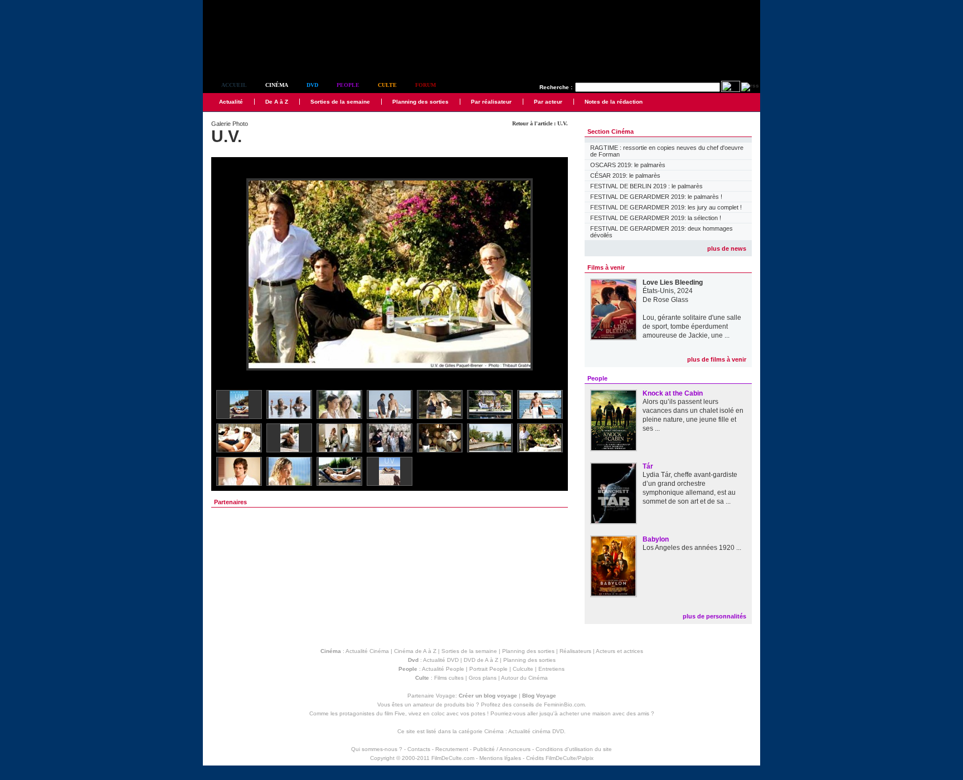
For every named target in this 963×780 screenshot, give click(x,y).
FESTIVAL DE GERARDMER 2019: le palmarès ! (656, 196)
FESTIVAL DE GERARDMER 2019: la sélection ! (655, 217)
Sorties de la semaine (340, 102)
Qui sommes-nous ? (376, 749)
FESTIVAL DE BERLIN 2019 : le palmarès (646, 186)
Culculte (523, 669)
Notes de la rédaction (614, 102)
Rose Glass (670, 300)
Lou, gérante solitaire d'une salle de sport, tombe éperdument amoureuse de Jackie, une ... (692, 326)
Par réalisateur (491, 102)
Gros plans (483, 678)
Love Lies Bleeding (673, 282)
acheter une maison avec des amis (604, 713)
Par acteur (548, 102)
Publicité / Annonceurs (502, 749)
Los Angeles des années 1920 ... (692, 548)
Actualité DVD (441, 660)
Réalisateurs (575, 651)
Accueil (234, 85)
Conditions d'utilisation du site (574, 749)
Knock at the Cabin (673, 393)
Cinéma (276, 85)
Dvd (312, 85)
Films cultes (449, 678)
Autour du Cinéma (524, 678)
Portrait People (488, 669)
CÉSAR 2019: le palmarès (625, 175)
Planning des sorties (420, 102)
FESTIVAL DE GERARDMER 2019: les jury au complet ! (666, 207)
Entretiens (551, 669)
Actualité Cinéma (367, 651)
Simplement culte (264, 55)
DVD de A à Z (481, 660)
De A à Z (276, 102)
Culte (387, 85)
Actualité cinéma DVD (536, 731)
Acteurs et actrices (619, 651)
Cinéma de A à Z (415, 651)
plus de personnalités (714, 616)
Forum (425, 85)
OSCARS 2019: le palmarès (627, 165)
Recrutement (451, 749)
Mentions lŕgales (500, 758)
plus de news (726, 248)
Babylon (656, 539)
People (348, 85)
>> (552, 275)
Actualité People (443, 669)
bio (470, 704)
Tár (648, 466)
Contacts (418, 749)
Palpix (586, 758)
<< (226, 275)
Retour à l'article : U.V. (540, 123)
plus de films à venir (716, 359)
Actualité (231, 102)
